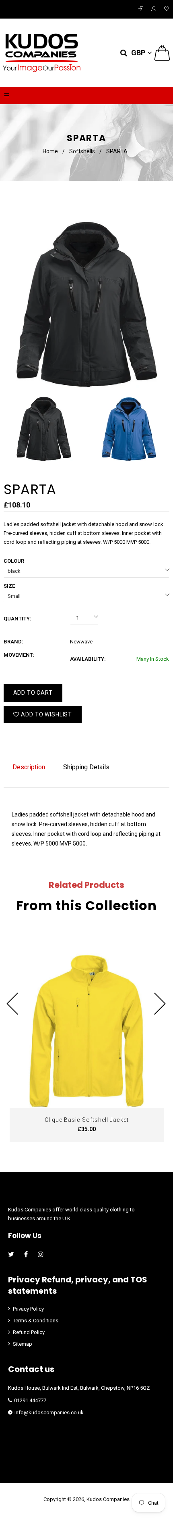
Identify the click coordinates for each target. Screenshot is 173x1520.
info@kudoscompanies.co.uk (49, 1412)
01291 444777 (30, 1400)
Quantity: (17, 619)
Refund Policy (29, 1332)
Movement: (19, 655)
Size (9, 586)
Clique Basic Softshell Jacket (87, 1120)
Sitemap (22, 1344)
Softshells (82, 151)
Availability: (88, 659)
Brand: (13, 642)
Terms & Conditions (35, 1320)
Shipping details (86, 767)
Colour (14, 561)
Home (50, 151)
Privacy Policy (28, 1309)
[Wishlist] (166, 9)
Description (28, 767)
